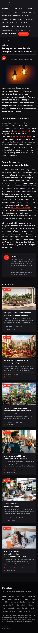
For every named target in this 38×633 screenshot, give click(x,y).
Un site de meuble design (20, 208)
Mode (28, 26)
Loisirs (32, 12)
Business (22, 8)
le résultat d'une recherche (21, 136)
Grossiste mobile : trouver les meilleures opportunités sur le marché (15, 553)
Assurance (15, 12)
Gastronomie (18, 19)
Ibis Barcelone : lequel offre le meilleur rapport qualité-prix (16, 361)
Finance (5, 12)
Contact (23, 34)
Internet (18, 23)
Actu (17, 30)
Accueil (5, 8)
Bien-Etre (29, 19)
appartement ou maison (23, 131)
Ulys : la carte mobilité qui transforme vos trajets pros (15, 457)
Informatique (7, 23)
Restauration (7, 30)
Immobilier (6, 19)
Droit (30, 8)
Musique (20, 26)
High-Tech (28, 23)
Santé (4, 34)
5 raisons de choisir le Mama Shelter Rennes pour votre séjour (17, 409)
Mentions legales (22, 611)
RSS (30, 611)
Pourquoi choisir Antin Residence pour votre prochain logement (17, 314)
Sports (24, 12)
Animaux (25, 15)
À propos (12, 34)
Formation (25, 30)
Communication (8, 26)
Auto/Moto (6, 15)
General (14, 8)
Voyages (16, 15)
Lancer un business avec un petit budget (12, 505)
